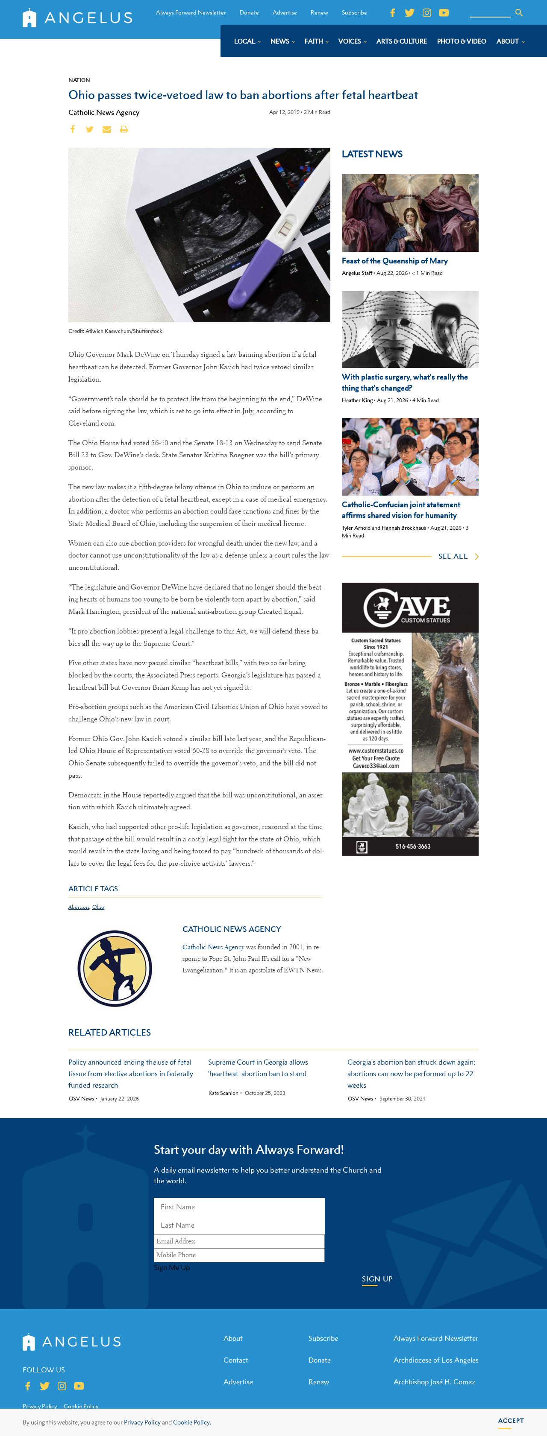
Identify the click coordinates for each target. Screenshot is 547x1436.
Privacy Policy (142, 1422)
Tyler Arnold (356, 528)
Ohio (98, 907)
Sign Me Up (172, 1267)
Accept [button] (511, 1420)
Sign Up (377, 1279)
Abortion (78, 907)
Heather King (357, 400)
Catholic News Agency (103, 112)
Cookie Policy (81, 1406)
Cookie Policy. (192, 1422)
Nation (79, 79)
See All (453, 556)
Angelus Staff (357, 273)
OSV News (81, 1098)
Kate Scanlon (223, 1093)
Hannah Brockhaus (404, 528)
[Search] (519, 13)
